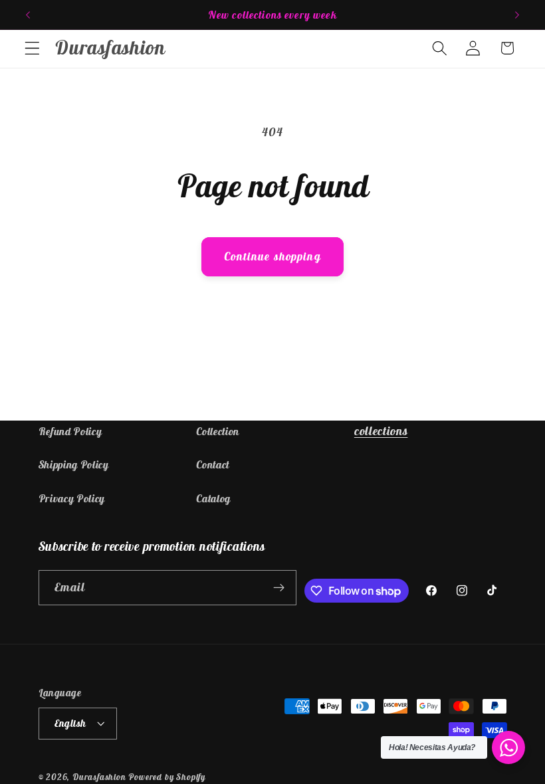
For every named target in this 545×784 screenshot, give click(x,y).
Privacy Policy (72, 498)
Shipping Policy (74, 464)
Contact (212, 464)
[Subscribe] (279, 588)
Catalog (213, 498)
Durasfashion (99, 777)
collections (381, 431)
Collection (217, 431)
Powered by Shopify (166, 777)
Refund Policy (70, 431)
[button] (32, 48)
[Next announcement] (517, 14)
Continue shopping (272, 256)
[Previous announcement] (28, 14)
